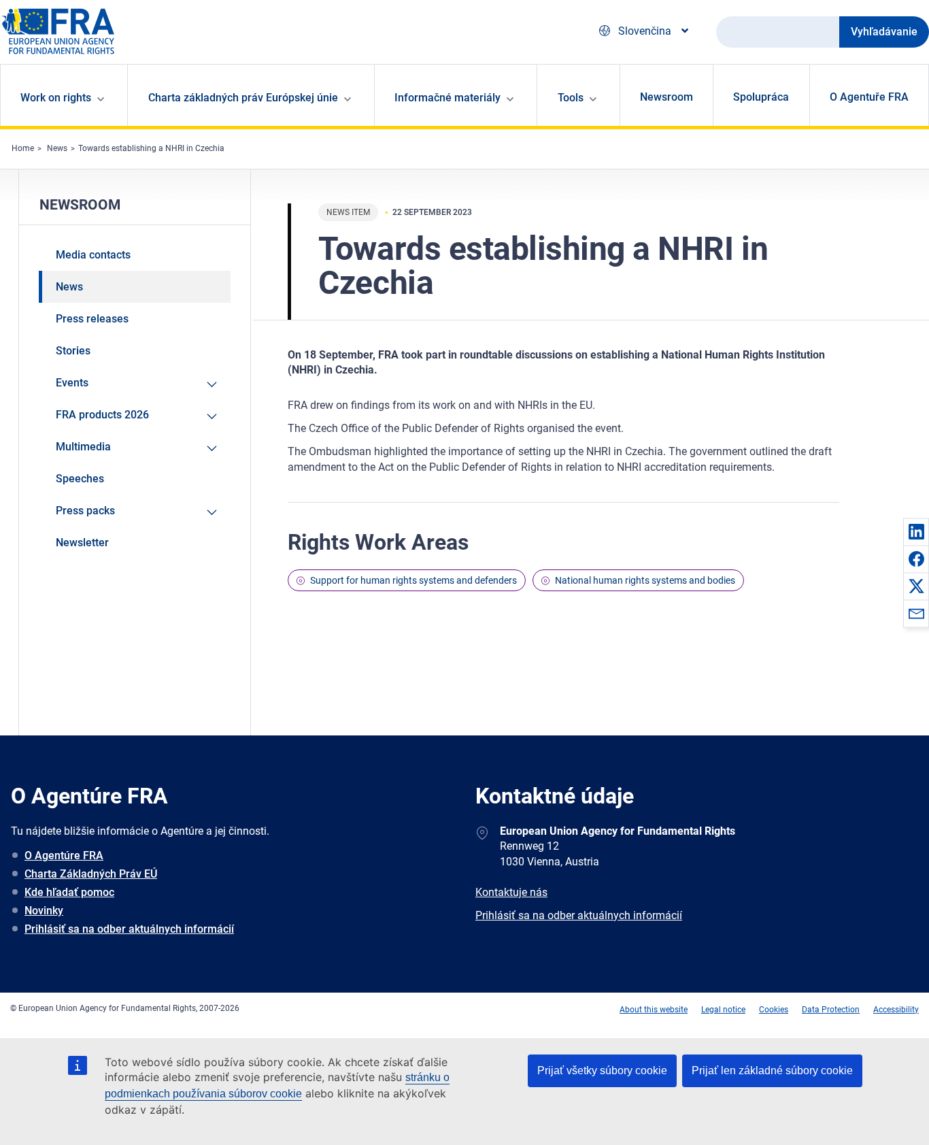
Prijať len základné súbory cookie (772, 1070)
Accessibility (896, 1009)
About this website (654, 1009)
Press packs (85, 510)
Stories (73, 350)
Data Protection (831, 1009)
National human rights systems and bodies (645, 580)
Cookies (773, 1009)
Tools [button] (571, 97)
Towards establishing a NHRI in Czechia (151, 148)
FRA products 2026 (102, 414)
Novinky (43, 910)
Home (23, 148)
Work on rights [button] (55, 97)
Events (72, 382)
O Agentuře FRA (869, 96)
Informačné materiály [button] (447, 97)
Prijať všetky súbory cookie (602, 1070)
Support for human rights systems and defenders (413, 580)
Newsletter (82, 542)
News (57, 148)
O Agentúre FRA (63, 855)
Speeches (80, 478)
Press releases (92, 318)
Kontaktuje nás (511, 892)
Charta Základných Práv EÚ (90, 873)
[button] (916, 531)
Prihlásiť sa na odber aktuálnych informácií (129, 929)
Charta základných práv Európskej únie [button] (243, 97)
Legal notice (723, 1009)
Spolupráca (761, 96)
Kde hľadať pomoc (69, 892)
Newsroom (666, 96)
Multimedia (83, 446)
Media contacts (93, 254)
